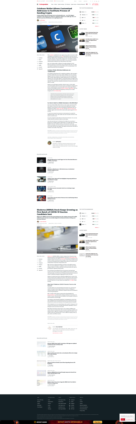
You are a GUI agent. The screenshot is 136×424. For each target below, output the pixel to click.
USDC (76, 109)
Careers (81, 403)
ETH (62, 56)
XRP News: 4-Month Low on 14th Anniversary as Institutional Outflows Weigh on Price (61, 169)
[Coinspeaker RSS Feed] (98, 1)
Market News (50, 323)
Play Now (97, 422)
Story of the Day (58, 360)
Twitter (40, 59)
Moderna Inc (50, 256)
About (75, 1)
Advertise (85, 1)
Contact (80, 1)
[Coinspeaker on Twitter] (92, 1)
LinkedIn (40, 67)
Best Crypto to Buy (62, 399)
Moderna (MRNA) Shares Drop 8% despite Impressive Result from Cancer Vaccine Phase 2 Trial (62, 373)
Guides (55, 4)
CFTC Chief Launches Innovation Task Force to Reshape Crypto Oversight (61, 189)
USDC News (49, 137)
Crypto (38, 403)
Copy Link (40, 68)
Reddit (40, 65)
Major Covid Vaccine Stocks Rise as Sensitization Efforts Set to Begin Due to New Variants (62, 353)
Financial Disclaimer (83, 408)
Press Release (39, 407)
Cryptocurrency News (52, 138)
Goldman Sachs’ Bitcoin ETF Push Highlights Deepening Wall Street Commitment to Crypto (62, 179)
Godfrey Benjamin (52, 346)
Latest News (83, 29)
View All (96, 26)
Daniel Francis (51, 162)
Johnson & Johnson (51, 294)
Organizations (50, 401)
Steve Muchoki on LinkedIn (57, 333)
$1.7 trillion (72, 280)
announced (63, 258)
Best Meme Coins (62, 407)
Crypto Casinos (73, 4)
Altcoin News (59, 137)
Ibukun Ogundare (52, 375)
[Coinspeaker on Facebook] (90, 1)
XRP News (49, 167)
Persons (49, 403)
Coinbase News (54, 137)
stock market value (73, 257)
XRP (62, 108)
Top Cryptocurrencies (86, 8)
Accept (123, 419)
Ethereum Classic (71, 108)
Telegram (40, 63)
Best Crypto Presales (62, 403)
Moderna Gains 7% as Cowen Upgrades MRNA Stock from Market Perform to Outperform (62, 382)
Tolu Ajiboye (51, 355)
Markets (38, 401)
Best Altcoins (61, 401)
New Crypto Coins (62, 405)
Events (49, 405)
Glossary (49, 408)
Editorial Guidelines (83, 405)
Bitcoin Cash (59, 108)
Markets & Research (81, 4)
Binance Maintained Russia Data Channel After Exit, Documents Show (92, 33)
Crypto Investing (61, 4)
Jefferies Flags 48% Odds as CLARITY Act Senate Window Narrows (91, 47)
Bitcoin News (65, 137)
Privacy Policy (82, 410)
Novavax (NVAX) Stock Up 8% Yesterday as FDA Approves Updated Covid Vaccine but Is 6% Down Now (62, 344)
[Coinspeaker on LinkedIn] (96, 1)
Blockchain (39, 405)
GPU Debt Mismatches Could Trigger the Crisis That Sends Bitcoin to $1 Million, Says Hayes (62, 160)
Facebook (40, 57)
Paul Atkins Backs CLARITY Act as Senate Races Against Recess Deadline (92, 40)
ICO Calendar (67, 4)
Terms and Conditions (84, 407)
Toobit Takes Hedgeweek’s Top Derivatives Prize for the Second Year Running (92, 53)
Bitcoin (63, 88)
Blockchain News (71, 137)
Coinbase (52, 54)
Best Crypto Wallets (62, 408)
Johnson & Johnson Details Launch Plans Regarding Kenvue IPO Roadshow (61, 363)
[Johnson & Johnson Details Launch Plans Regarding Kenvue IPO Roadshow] (41, 363)
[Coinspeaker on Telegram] (94, 1)
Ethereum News (58, 138)
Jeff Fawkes (43, 20)
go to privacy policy (129, 419)
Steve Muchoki (43, 221)
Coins (49, 399)
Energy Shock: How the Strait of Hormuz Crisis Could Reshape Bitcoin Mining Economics (63, 198)
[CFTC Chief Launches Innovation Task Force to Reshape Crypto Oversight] (41, 189)
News (52, 4)
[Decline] (133, 414)
